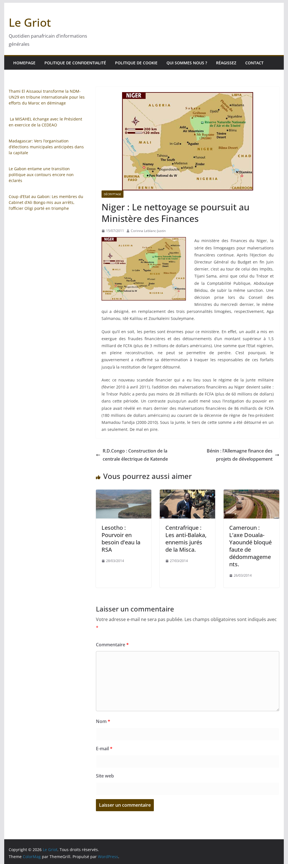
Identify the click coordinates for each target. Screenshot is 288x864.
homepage (24, 62)
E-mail (104, 748)
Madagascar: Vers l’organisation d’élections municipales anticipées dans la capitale (46, 146)
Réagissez (226, 62)
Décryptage (112, 194)
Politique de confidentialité (75, 62)
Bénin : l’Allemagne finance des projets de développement (240, 455)
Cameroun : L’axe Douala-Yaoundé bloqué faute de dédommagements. (250, 546)
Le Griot (30, 22)
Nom (103, 721)
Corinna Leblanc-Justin (148, 230)
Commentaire (112, 645)
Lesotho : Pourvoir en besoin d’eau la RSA (121, 538)
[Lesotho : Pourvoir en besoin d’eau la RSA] (123, 493)
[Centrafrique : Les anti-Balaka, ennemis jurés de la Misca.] (187, 493)
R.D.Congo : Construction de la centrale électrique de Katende (135, 455)
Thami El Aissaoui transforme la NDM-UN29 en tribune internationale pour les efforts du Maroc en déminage (47, 97)
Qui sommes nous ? (186, 62)
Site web (105, 776)
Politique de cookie (136, 62)
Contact (254, 62)
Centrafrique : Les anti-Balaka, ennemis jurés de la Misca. (185, 538)
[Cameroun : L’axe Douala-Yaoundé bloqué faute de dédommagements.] (251, 493)
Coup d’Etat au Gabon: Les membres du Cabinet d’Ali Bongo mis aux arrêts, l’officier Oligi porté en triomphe (46, 202)
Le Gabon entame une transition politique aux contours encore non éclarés (41, 174)
